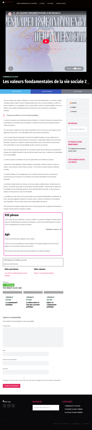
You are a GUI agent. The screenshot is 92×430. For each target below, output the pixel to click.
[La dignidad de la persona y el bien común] (8, 2)
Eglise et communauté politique (44, 273)
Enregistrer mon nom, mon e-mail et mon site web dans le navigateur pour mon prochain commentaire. (32, 380)
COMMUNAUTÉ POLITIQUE (10, 76)
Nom (4, 350)
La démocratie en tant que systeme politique (33, 304)
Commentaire (6, 326)
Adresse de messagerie (10, 359)
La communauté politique (11, 303)
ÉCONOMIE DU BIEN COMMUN (73, 409)
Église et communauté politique (51, 304)
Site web (5, 368)
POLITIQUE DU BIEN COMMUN (73, 412)
